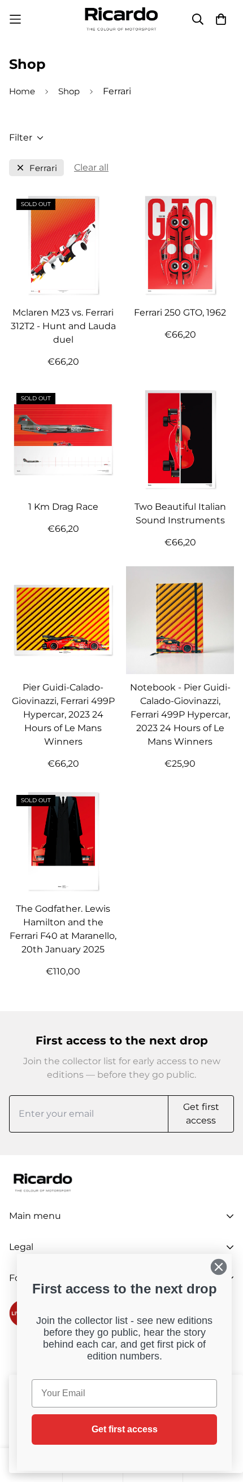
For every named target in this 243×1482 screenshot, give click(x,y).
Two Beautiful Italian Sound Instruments (180, 513)
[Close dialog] (218, 1266)
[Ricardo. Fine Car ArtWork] (121, 19)
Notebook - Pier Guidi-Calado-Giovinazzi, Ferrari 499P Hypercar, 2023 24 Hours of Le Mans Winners (180, 714)
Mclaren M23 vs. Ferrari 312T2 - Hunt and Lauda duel (63, 326)
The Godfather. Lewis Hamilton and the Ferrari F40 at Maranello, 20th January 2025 (63, 929)
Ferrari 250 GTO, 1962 (180, 312)
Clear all (91, 167)
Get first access (125, 1429)
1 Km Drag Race (63, 506)
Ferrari (43, 168)
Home (22, 91)
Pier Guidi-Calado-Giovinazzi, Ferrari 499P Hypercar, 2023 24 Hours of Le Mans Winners (63, 714)
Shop (69, 91)
